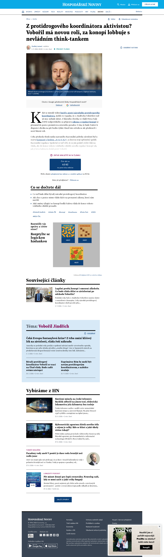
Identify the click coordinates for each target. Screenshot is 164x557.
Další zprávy (63, 499)
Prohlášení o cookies (93, 523)
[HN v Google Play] (35, 546)
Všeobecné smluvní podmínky (96, 530)
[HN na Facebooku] (44, 535)
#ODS (93, 212)
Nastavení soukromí (92, 527)
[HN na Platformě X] (41, 535)
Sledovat (59, 105)
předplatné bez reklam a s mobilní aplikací (66, 174)
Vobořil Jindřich (53, 326)
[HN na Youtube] (57, 535)
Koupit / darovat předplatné (121, 520)
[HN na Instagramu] (47, 535)
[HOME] (23, 12)
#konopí (62, 212)
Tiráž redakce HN (72, 523)
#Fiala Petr (84, 212)
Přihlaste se (74, 180)
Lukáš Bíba (36, 93)
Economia (69, 527)
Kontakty (69, 520)
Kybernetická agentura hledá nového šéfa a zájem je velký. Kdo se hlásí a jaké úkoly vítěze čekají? (77, 427)
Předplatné (150, 4)
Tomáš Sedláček (33, 450)
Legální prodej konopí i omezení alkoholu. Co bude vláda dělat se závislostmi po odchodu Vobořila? (77, 291)
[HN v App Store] (51, 546)
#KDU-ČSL (37, 216)
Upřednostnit (75, 105)
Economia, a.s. (42, 523)
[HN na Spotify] (54, 535)
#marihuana (72, 212)
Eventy (114, 523)
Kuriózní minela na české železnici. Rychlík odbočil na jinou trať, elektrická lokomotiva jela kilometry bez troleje (76, 402)
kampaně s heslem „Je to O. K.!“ (52, 140)
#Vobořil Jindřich (39, 212)
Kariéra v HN (70, 530)
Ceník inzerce (70, 534)
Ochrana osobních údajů (94, 520)
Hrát (68, 240)
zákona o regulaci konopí (84, 122)
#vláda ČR (52, 212)
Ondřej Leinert (37, 46)
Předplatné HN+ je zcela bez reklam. (91, 275)
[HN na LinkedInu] (51, 535)
